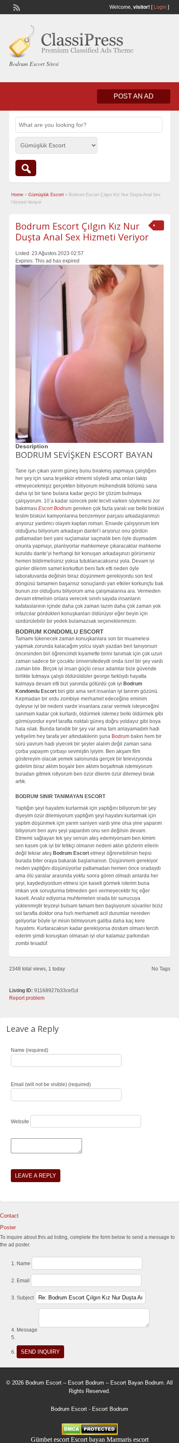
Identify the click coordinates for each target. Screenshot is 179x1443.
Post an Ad (134, 96)
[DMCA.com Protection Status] (90, 1432)
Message (27, 1330)
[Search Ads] (25, 168)
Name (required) (29, 1050)
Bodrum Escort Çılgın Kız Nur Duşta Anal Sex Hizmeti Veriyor (82, 231)
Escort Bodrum (110, 1409)
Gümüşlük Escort (46, 194)
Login (160, 7)
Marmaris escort (128, 1439)
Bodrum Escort (69, 1409)
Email (23, 1281)
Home (17, 194)
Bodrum (120, 736)
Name (23, 1263)
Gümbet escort (50, 1439)
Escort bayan (88, 1439)
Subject (25, 1298)
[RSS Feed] (15, 6)
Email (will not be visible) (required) (51, 1084)
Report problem (27, 998)
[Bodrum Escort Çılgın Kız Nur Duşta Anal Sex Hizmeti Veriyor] (89, 354)
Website (20, 1122)
